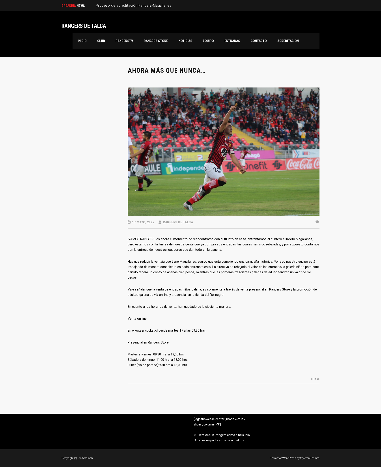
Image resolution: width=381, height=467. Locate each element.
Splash (88, 458)
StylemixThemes (309, 458)
